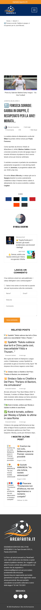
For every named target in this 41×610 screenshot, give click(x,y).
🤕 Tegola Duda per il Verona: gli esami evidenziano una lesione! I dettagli (25, 242)
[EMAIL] (24, 205)
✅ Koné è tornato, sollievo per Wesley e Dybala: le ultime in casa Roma (20, 415)
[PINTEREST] (32, 199)
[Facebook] (16, 596)
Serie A (17, 101)
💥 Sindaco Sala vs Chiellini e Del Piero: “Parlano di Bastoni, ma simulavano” (20, 381)
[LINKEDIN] (24, 199)
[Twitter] (20, 596)
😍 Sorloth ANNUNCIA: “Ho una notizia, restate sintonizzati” (24, 470)
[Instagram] (25, 596)
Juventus (7, 101)
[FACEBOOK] (9, 199)
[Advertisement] (20, 51)
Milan (13, 101)
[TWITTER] (17, 199)
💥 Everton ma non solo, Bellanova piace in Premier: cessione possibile (25, 451)
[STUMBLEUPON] (17, 205)
